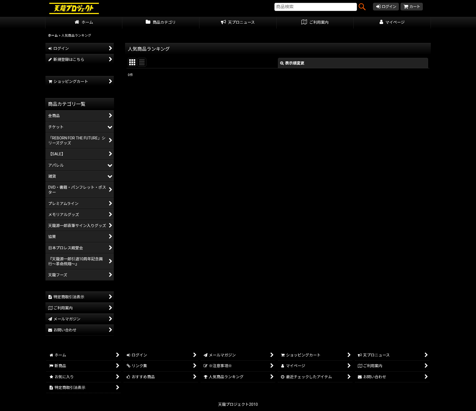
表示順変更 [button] (294, 63)
